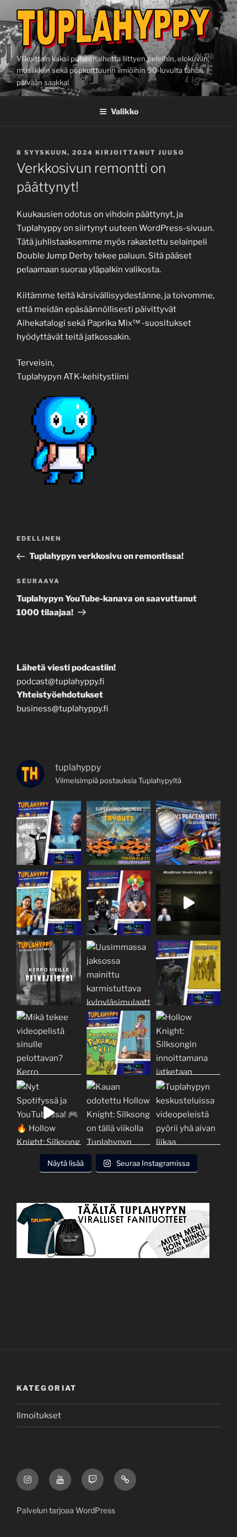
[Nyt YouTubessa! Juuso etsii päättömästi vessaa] (188, 902)
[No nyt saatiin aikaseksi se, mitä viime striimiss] (119, 833)
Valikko (124, 111)
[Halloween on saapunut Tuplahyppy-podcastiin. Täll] (188, 973)
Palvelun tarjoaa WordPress (66, 1510)
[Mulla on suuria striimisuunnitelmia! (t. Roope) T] (188, 833)
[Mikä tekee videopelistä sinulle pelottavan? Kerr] (49, 1043)
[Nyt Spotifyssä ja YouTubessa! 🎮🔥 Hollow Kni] (49, 1112)
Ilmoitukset (39, 1415)
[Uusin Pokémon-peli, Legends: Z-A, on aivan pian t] (119, 1043)
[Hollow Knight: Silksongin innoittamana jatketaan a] (188, 1043)
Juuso (171, 152)
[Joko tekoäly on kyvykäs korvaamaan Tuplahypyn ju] (49, 833)
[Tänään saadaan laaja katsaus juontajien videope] (49, 902)
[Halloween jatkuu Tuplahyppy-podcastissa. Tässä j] (119, 902)
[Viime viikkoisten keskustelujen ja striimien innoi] (49, 973)
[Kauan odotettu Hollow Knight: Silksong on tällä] (119, 1112)
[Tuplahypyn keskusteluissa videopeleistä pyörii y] (188, 1112)
